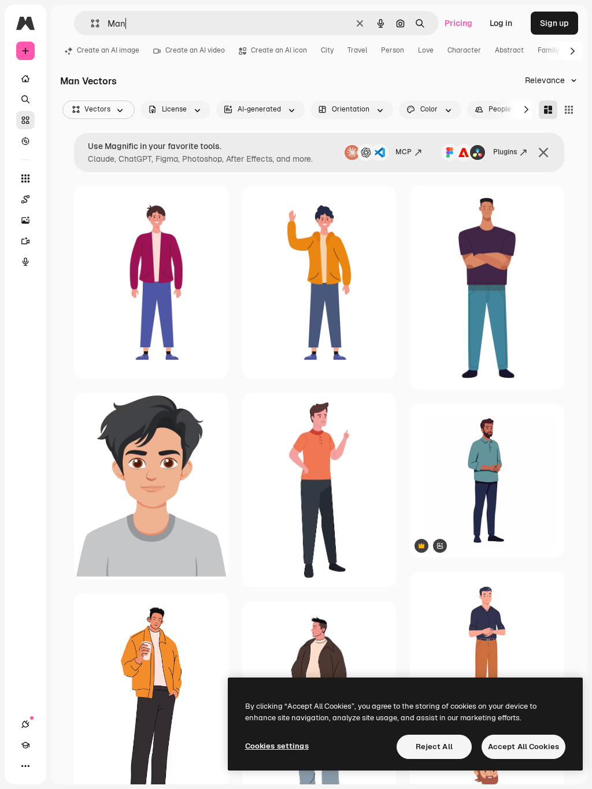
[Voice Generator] (25, 261)
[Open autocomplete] (90, 23)
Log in (501, 23)
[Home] (25, 78)
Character (464, 50)
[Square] (569, 110)
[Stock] (25, 120)
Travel (357, 50)
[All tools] (25, 178)
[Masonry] (548, 110)
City (327, 50)
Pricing (458, 23)
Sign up (554, 23)
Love (426, 50)
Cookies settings (277, 746)
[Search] (25, 99)
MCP (403, 152)
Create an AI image (108, 50)
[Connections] (25, 724)
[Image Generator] (25, 220)
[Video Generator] (25, 241)
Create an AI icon (279, 50)
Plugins (505, 152)
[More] (25, 766)
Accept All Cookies (523, 746)
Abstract (509, 50)
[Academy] (25, 745)
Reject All (434, 746)
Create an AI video (195, 50)
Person (392, 50)
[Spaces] (25, 199)
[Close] (543, 152)
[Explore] (25, 141)
